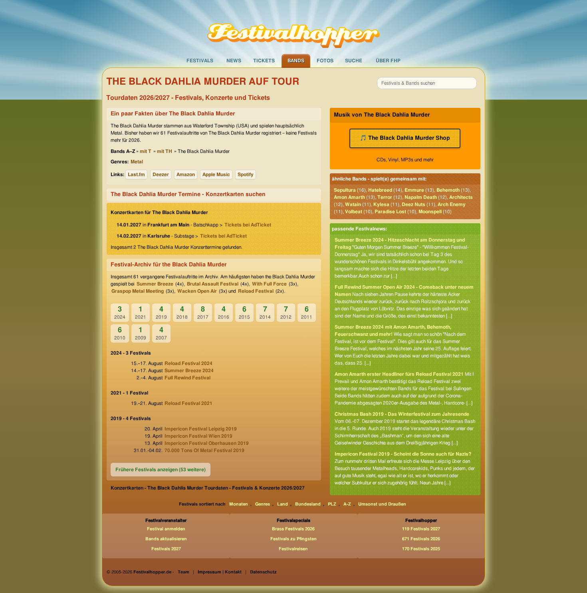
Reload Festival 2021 (188, 403)
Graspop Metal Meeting (137, 291)
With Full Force (269, 284)
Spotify (246, 174)
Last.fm (136, 174)
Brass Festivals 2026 (293, 529)
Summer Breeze (155, 284)
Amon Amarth (349, 197)
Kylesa (381, 204)
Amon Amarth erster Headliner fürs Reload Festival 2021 (399, 374)
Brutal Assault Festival (212, 284)
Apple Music (216, 174)
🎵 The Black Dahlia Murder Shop (405, 138)
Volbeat (353, 211)
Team (183, 572)
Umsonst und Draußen (382, 504)
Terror (384, 197)
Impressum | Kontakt (220, 572)
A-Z (347, 504)
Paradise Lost (390, 211)
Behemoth (448, 190)
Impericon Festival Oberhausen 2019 (207, 443)
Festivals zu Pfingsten (293, 539)
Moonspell (430, 211)
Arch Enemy (452, 204)
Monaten (238, 504)
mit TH (164, 151)
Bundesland (308, 504)
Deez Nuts (413, 204)
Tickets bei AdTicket (247, 224)
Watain (353, 204)
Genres (262, 504)
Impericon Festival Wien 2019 (198, 436)
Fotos (325, 60)
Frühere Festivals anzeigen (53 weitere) (160, 469)
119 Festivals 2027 (421, 529)
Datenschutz (263, 572)
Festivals (199, 60)
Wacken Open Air (197, 291)
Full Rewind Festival (187, 377)
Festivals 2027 (166, 549)
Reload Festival (256, 291)
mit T (145, 151)
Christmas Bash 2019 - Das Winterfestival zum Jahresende (402, 414)
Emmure (414, 190)
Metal (137, 161)
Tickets (264, 60)
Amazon (185, 174)
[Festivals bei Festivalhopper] (293, 26)
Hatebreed (380, 190)
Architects (461, 197)
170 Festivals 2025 (421, 549)
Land (282, 504)
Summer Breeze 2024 (189, 370)
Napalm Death (421, 197)
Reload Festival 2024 (188, 363)
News (233, 60)
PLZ (332, 504)
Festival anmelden (166, 529)
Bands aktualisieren (166, 539)
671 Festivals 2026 (421, 539)
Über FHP (388, 60)
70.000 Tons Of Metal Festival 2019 (204, 450)
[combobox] (427, 83)
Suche (353, 60)
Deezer (161, 174)
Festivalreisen (293, 549)
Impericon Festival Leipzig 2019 (201, 428)
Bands (296, 60)
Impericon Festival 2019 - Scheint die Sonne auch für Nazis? (403, 454)
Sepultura (345, 190)
